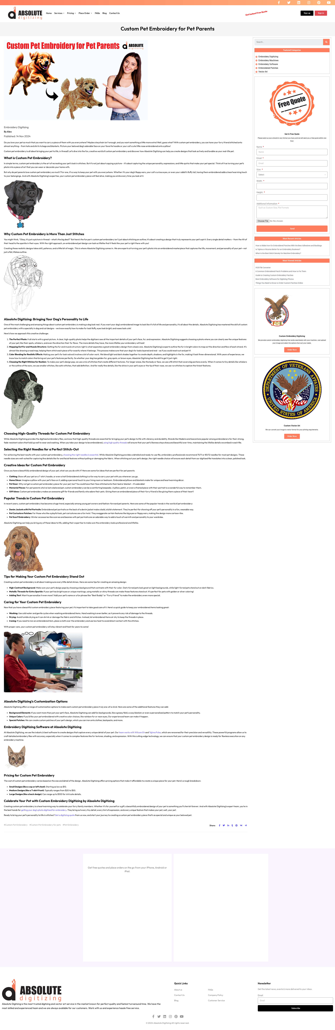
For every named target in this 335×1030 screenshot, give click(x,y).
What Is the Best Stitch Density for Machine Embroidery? (278, 253)
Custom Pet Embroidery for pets (46, 824)
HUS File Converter (263, 267)
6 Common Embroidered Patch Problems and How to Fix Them (281, 271)
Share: (213, 825)
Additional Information (267, 203)
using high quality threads (115, 442)
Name (259, 147)
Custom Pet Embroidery (16, 824)
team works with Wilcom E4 (132, 732)
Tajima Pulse (155, 732)
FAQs (97, 13)
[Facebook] (279, 3)
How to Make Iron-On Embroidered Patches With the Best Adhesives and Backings (289, 246)
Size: (258, 169)
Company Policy (215, 995)
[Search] (326, 42)
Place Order (84, 13)
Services (58, 13)
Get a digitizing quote (65, 815)
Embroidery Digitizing (16, 127)
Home (49, 13)
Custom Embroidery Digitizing (60, 801)
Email (259, 158)
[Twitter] (289, 3)
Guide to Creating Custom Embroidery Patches (274, 275)
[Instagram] (308, 3)
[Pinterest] (318, 3)
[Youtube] (329, 3)
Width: (259, 181)
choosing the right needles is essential (80, 454)
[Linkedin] (298, 3)
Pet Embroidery (71, 824)
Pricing (70, 13)
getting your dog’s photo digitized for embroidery (43, 810)
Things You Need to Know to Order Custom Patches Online (279, 283)
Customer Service (216, 1000)
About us (178, 989)
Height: (260, 192)
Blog (104, 13)
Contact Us (114, 13)
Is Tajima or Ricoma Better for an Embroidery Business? (278, 249)
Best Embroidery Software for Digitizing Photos (275, 279)
